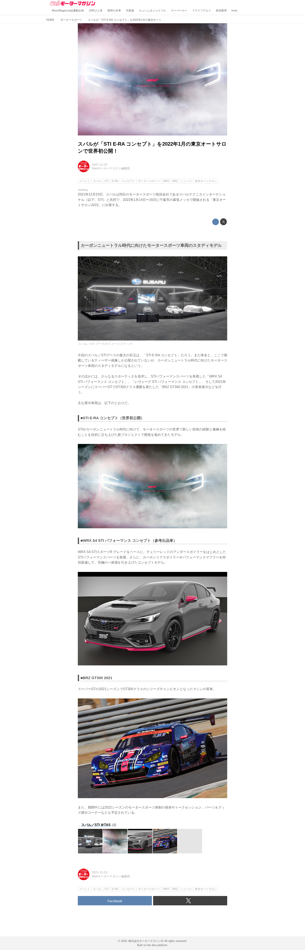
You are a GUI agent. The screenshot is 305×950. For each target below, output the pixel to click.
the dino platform (157, 945)
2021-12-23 (99, 164)
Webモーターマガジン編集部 (111, 168)
